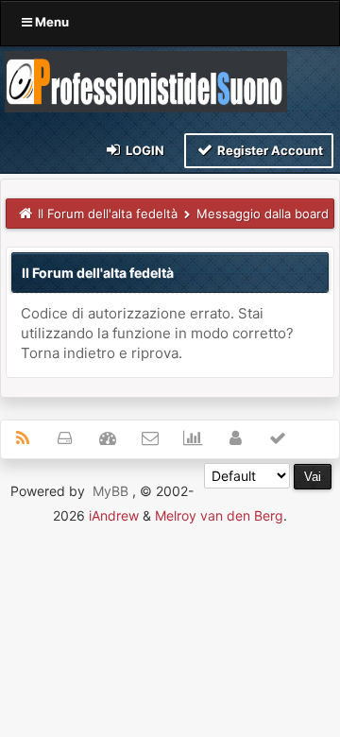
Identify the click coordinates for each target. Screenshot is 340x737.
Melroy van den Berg (219, 515)
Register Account (268, 150)
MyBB (110, 491)
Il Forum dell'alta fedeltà (108, 213)
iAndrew (114, 515)
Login (143, 150)
